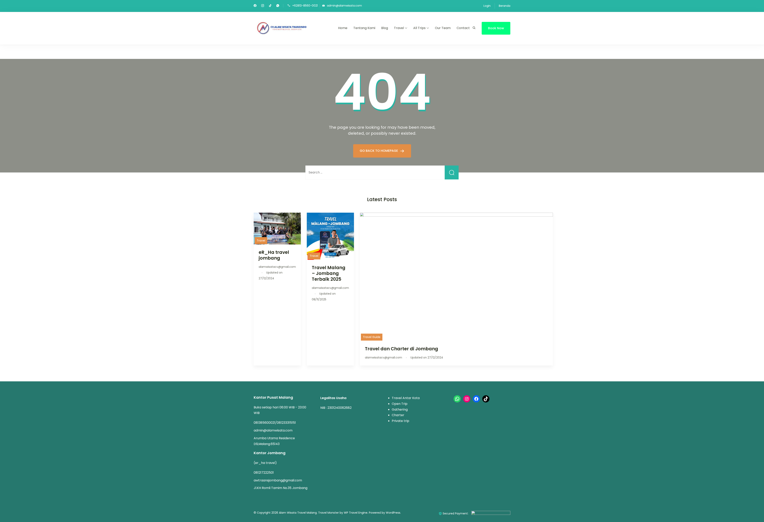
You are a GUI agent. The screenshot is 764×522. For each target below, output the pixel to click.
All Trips (419, 28)
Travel (399, 28)
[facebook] (255, 6)
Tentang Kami (364, 28)
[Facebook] (476, 398)
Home (342, 28)
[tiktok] (270, 6)
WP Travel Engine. (356, 513)
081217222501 (264, 472)
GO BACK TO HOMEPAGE (379, 150)
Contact (463, 28)
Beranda (504, 6)
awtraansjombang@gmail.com (278, 480)
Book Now (496, 28)
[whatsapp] (277, 6)
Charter (398, 415)
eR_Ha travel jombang (274, 255)
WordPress (393, 513)
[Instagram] (466, 398)
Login (487, 6)
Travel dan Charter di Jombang (401, 349)
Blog (384, 28)
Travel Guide (371, 337)
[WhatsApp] (457, 398)
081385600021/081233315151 (275, 422)
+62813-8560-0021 (305, 5)
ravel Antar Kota (407, 398)
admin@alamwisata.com (344, 5)
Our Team (443, 28)
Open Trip (399, 403)
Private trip (400, 421)
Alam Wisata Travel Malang (298, 513)
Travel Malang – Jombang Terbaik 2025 (328, 273)
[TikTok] (485, 398)
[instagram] (262, 6)
